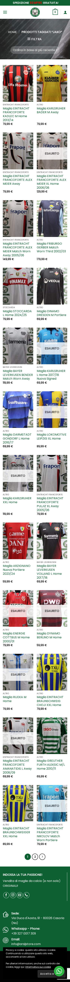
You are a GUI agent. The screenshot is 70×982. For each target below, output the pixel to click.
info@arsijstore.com (26, 944)
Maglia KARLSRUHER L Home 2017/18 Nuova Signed (51, 375)
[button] (5, 12)
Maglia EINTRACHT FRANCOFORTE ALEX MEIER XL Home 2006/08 (51, 182)
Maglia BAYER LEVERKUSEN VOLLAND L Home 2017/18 (49, 572)
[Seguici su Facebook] (6, 895)
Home (12, 32)
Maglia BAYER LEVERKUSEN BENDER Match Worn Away (18, 375)
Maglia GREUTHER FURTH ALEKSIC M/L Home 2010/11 (51, 765)
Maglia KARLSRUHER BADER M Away (51, 111)
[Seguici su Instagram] (13, 895)
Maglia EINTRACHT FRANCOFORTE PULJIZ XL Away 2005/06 (50, 504)
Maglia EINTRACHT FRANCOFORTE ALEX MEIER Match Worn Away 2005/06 (17, 249)
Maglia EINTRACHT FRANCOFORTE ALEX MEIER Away (17, 180)
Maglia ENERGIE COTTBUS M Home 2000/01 (16, 637)
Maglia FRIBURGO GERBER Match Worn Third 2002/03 (51, 247)
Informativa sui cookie (38, 966)
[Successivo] (42, 857)
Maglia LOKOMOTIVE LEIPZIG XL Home (51, 437)
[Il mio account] (65, 12)
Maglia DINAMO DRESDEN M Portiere (51, 313)
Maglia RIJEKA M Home (14, 699)
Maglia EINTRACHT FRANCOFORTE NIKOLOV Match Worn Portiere (50, 834)
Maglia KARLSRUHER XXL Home (17, 500)
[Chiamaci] (26, 895)
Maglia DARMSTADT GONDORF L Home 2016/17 (17, 438)
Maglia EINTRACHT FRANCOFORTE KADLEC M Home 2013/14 (16, 114)
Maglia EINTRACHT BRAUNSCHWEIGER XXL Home (16, 832)
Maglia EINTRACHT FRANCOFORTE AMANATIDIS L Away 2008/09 (17, 767)
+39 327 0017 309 (23, 933)
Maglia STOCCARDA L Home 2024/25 (17, 313)
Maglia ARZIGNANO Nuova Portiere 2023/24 (16, 570)
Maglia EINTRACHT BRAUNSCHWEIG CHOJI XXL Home (50, 701)
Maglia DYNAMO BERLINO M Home (49, 636)
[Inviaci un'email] (20, 895)
